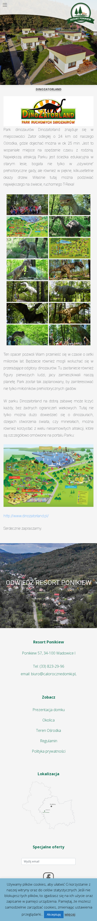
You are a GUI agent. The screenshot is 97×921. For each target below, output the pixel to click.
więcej (70, 914)
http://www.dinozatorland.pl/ (26, 516)
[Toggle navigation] (5, 4)
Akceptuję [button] (54, 914)
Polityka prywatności (48, 751)
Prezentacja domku (48, 709)
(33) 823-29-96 (52, 666)
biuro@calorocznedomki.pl (53, 673)
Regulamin (48, 740)
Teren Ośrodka (48, 730)
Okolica (48, 720)
